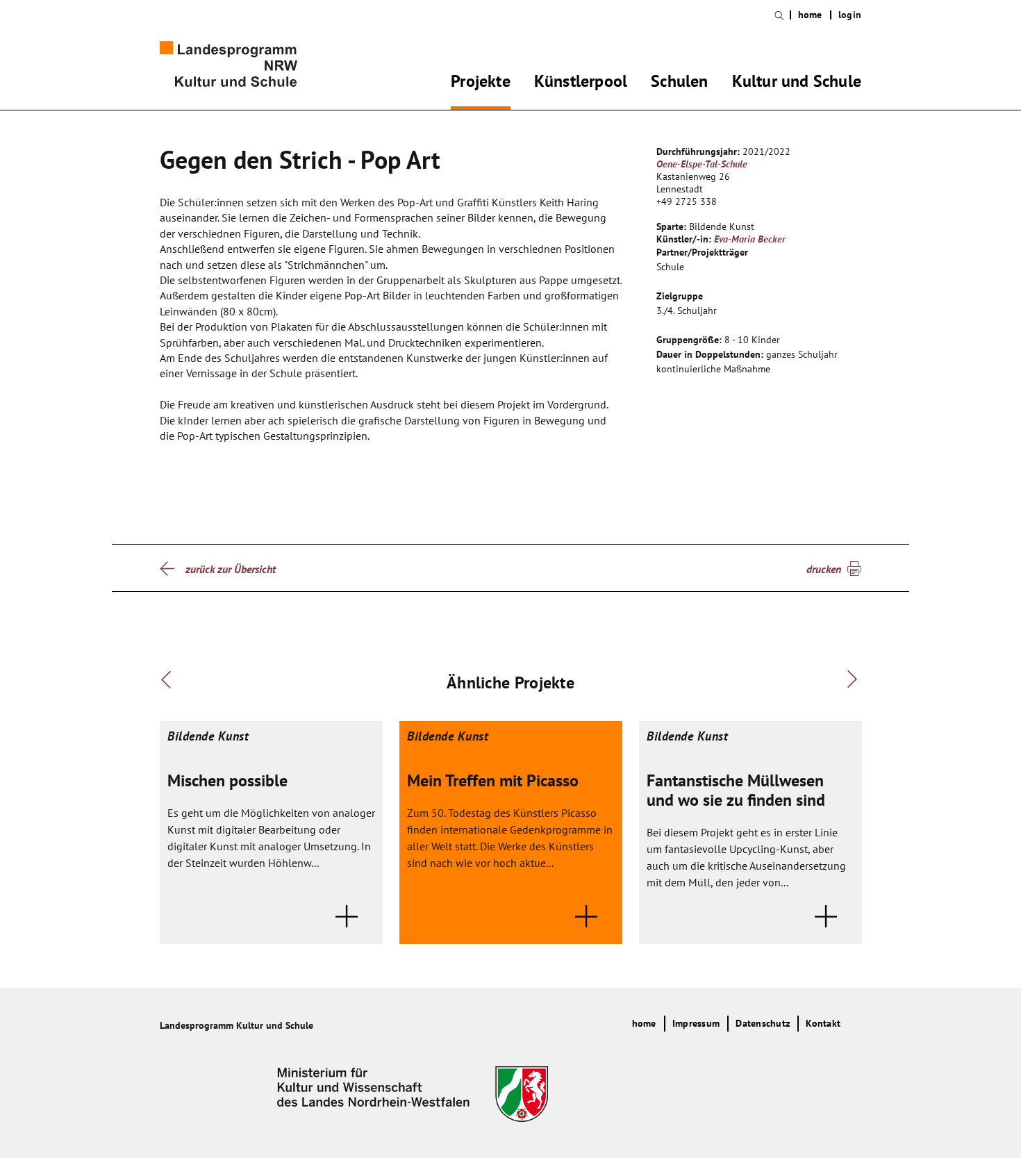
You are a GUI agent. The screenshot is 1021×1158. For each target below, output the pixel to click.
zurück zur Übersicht (230, 569)
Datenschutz (763, 1023)
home (810, 14)
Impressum (696, 1023)
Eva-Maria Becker (750, 239)
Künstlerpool (580, 83)
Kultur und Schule (796, 83)
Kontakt (823, 1023)
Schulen (679, 83)
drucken (823, 569)
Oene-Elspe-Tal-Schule (701, 164)
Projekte (480, 83)
